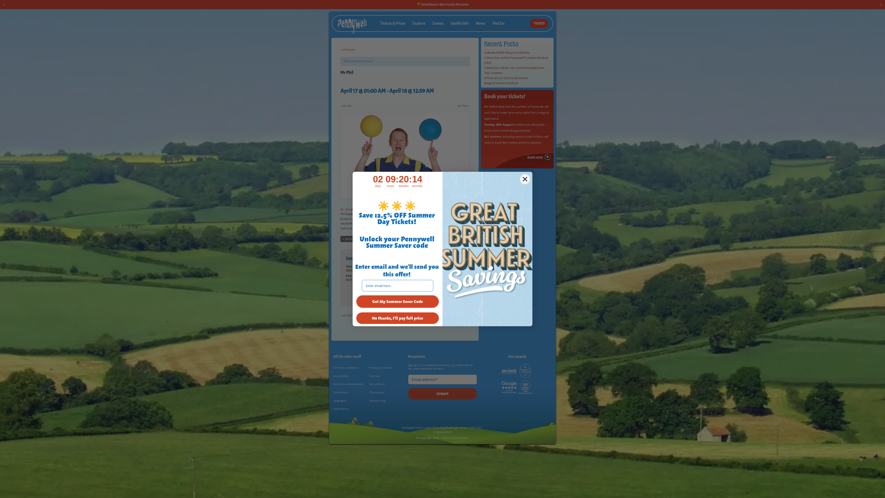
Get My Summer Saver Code (397, 301)
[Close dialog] (525, 179)
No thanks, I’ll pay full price (397, 318)
